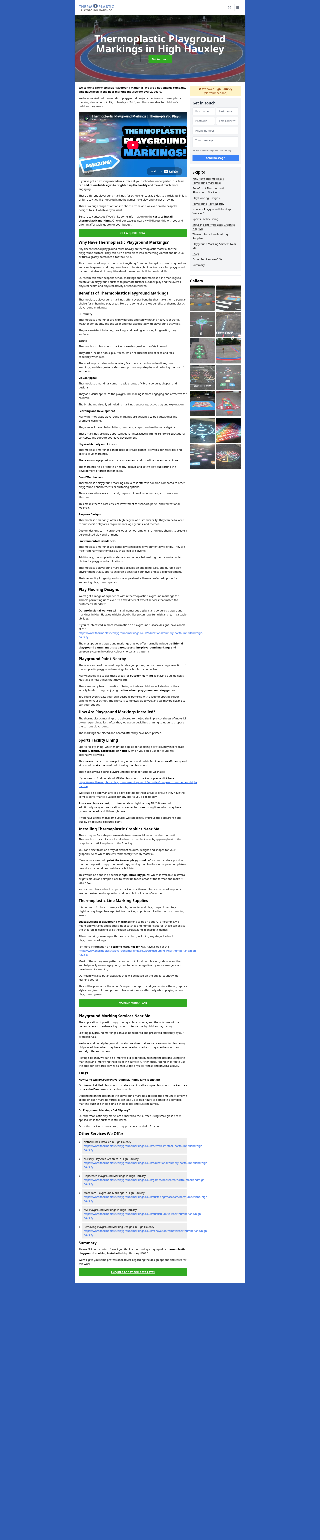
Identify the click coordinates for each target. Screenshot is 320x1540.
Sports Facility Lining (205, 219)
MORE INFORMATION (133, 1002)
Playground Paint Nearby (208, 204)
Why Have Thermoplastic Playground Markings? (208, 181)
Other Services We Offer (207, 259)
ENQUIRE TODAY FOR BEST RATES (133, 1272)
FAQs (195, 254)
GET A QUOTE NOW (132, 233)
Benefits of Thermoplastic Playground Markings (208, 190)
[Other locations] (229, 7)
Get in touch (160, 59)
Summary (198, 265)
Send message (215, 158)
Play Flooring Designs (206, 198)
